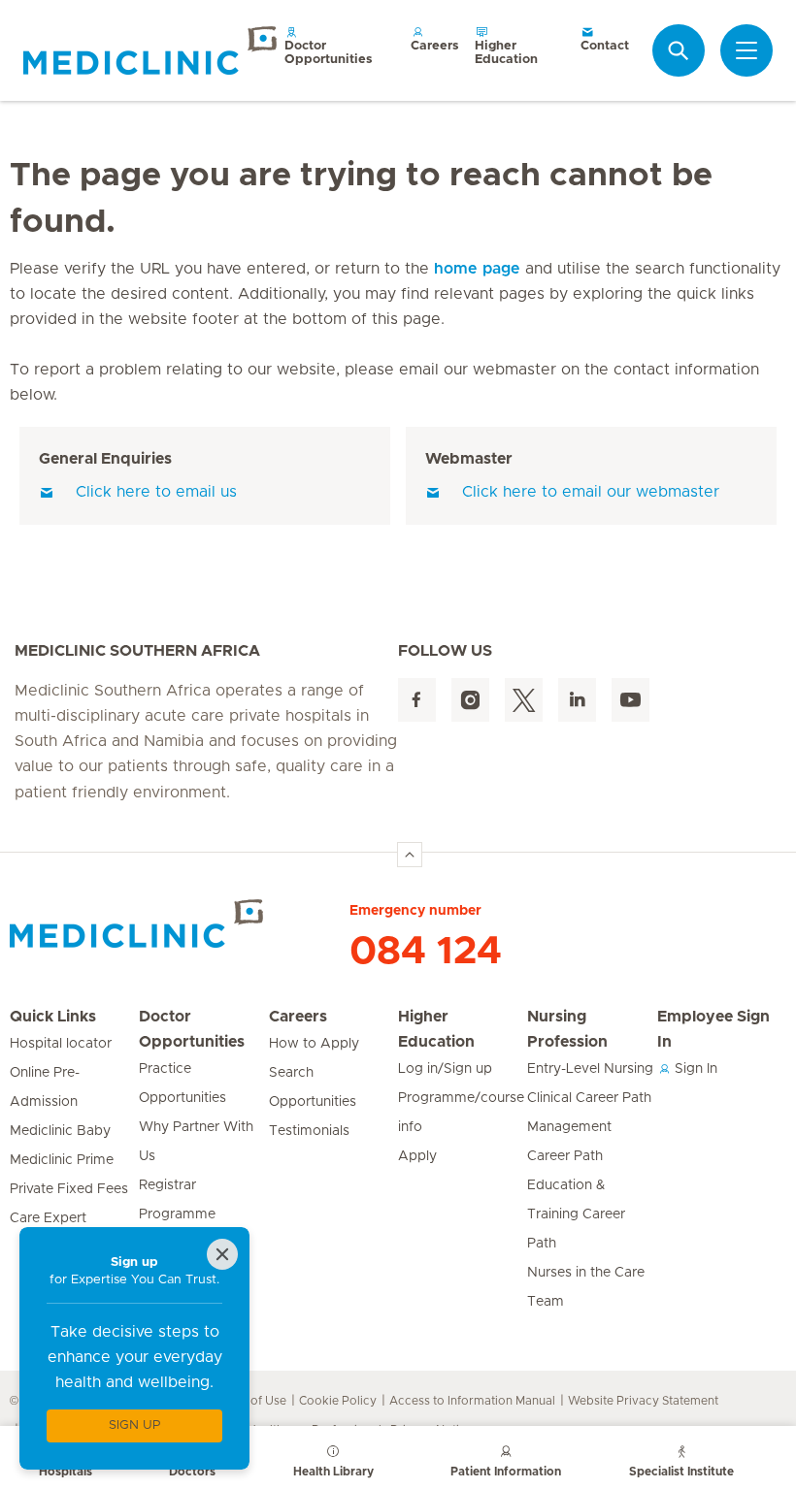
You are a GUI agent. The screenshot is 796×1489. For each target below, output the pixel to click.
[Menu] (746, 50)
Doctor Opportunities (328, 53)
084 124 (425, 951)
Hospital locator (61, 1044)
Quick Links (53, 1016)
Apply (417, 1156)
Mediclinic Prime (62, 1160)
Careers (435, 46)
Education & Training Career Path (576, 1214)
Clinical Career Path (589, 1098)
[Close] (222, 1254)
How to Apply (314, 1044)
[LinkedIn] (577, 700)
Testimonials (309, 1131)
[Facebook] (417, 700)
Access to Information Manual (472, 1401)
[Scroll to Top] (409, 854)
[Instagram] (470, 700)
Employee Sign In (713, 1029)
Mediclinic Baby (60, 1131)
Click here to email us (156, 492)
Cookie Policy (338, 1401)
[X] (524, 700)
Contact (604, 46)
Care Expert (48, 1218)
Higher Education (506, 53)
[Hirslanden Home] (179, 923)
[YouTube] (630, 700)
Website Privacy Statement (643, 1401)
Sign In (694, 1069)
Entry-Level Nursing (590, 1069)
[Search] (678, 50)
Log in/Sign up (445, 1069)
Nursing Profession (567, 1029)
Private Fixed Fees (69, 1189)
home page (477, 268)
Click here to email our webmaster (590, 492)
